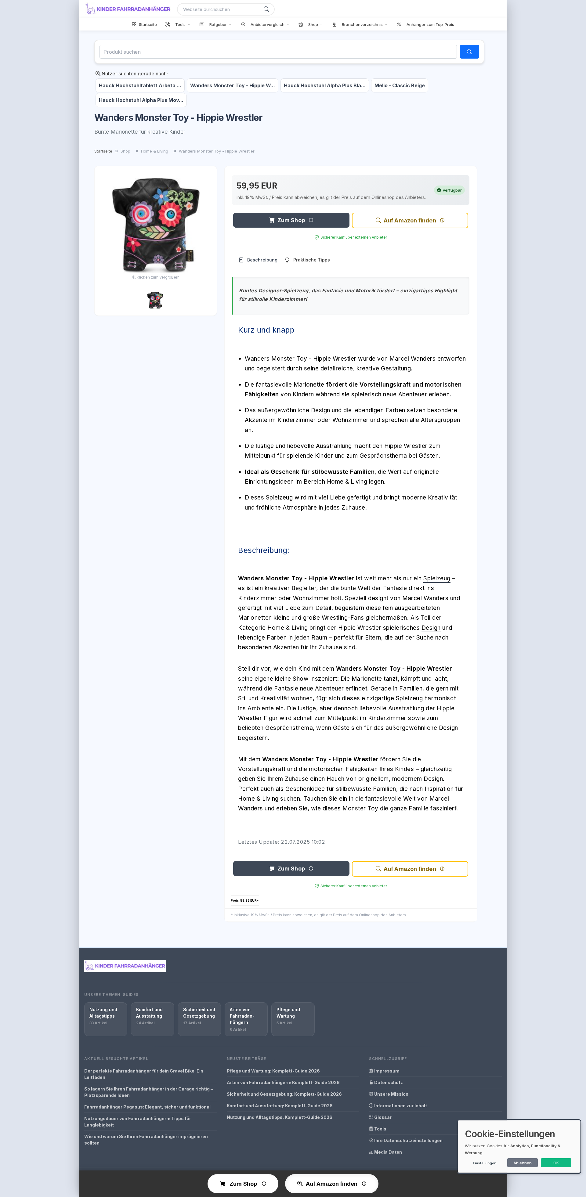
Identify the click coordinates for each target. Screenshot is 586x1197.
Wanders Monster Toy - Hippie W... (232, 85)
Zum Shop (291, 220)
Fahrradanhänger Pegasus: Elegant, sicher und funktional (147, 1106)
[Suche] (266, 9)
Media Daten (387, 1152)
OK (556, 1162)
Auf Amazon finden (410, 220)
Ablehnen (522, 1162)
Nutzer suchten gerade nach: (134, 73)
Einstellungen (484, 1163)
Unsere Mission (390, 1094)
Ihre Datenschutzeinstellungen (408, 1140)
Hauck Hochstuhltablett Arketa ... (140, 85)
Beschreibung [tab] (262, 259)
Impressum (386, 1070)
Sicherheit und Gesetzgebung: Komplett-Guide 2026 (284, 1094)
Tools (379, 1128)
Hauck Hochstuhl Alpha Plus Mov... (141, 100)
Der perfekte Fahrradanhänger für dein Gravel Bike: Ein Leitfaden (143, 1074)
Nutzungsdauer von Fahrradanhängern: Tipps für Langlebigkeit (137, 1121)
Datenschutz (388, 1082)
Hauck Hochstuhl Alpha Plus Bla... (325, 85)
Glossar (382, 1117)
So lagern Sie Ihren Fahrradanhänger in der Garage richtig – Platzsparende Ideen (148, 1092)
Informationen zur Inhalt (400, 1105)
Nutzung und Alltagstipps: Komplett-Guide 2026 (279, 1117)
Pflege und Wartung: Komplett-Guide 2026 (273, 1070)
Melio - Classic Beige (399, 85)
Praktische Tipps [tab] (311, 259)
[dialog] (519, 1146)
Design (431, 627)
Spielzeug (436, 578)
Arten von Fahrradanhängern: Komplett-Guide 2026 (283, 1082)
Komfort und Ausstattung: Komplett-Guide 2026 (280, 1105)
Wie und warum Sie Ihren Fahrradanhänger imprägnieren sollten (146, 1139)
